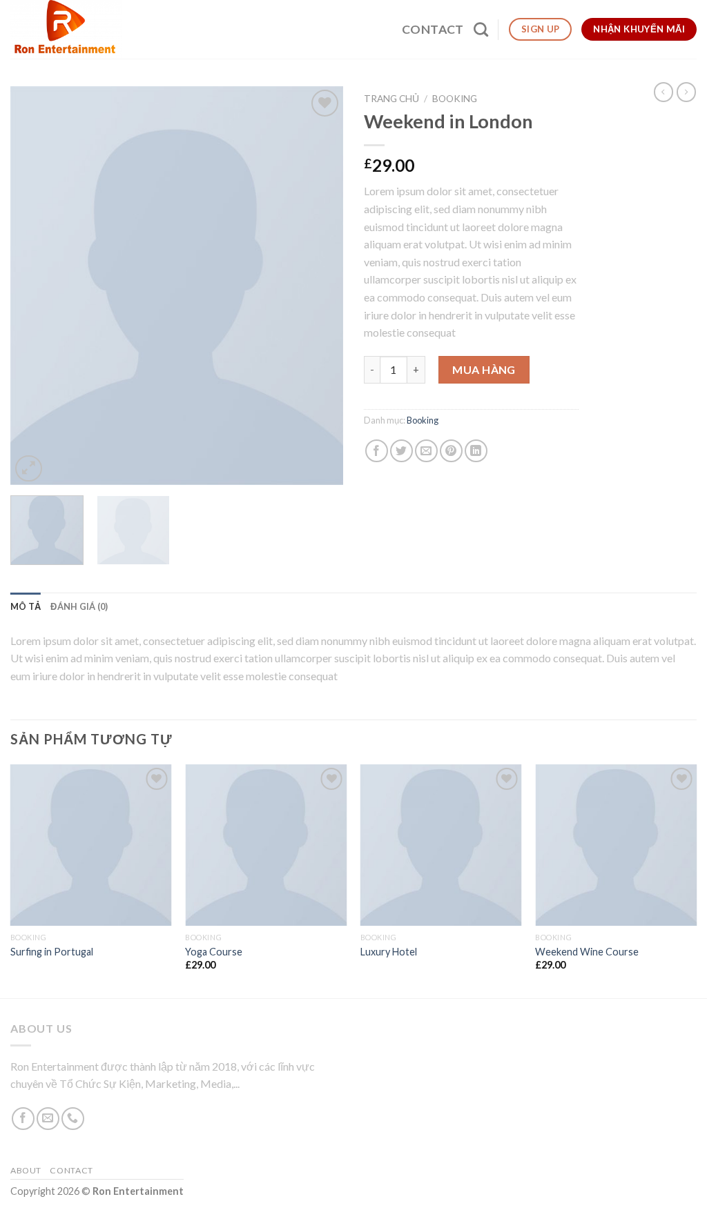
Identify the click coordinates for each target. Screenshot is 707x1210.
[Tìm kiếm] (481, 29)
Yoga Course (213, 952)
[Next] (319, 286)
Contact (432, 29)
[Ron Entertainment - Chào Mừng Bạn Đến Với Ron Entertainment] (68, 29)
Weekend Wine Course (587, 952)
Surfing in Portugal (51, 952)
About (25, 1170)
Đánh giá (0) (79, 606)
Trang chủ (391, 98)
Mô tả (25, 606)
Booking (454, 98)
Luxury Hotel (388, 952)
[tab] (25, 606)
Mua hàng (484, 369)
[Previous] (34, 286)
